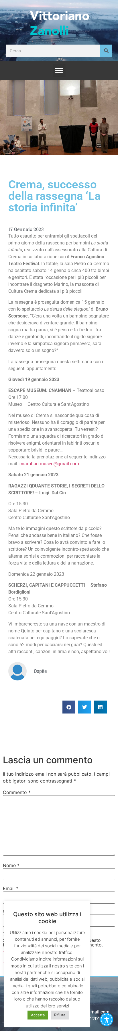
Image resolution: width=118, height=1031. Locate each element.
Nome (11, 865)
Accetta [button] (38, 1015)
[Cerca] (106, 51)
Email (10, 888)
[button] (59, 70)
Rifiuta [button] (59, 1015)
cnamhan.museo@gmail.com (49, 463)
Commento (17, 792)
